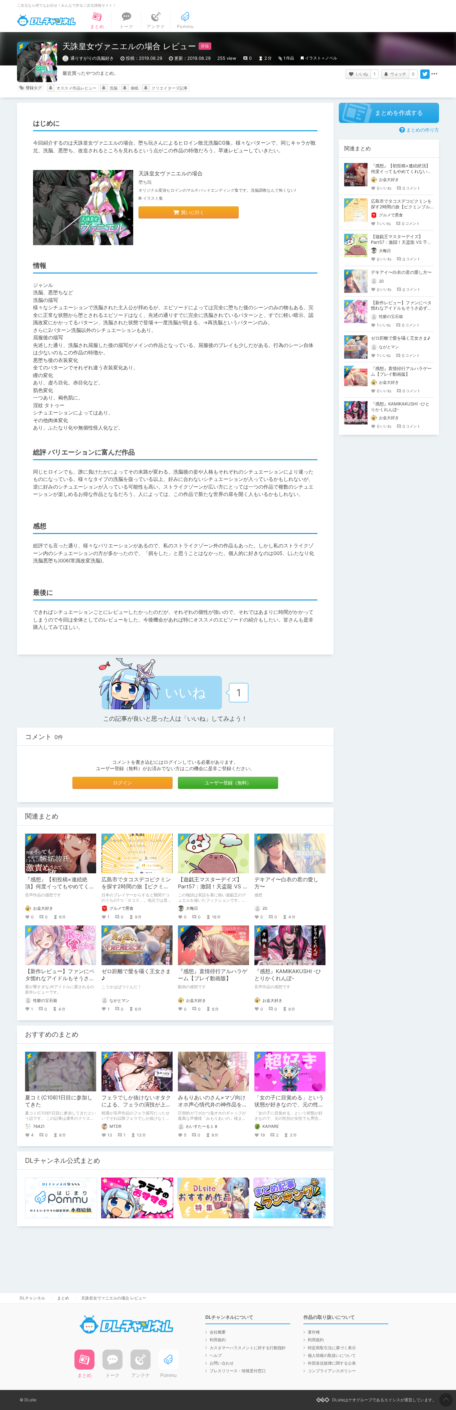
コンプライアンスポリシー (332, 1370)
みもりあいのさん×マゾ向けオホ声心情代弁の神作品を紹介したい (212, 1104)
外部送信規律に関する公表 (332, 1363)
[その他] (434, 74)
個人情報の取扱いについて (332, 1355)
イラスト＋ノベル (321, 57)
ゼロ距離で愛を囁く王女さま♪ (400, 338)
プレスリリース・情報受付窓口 (238, 1370)
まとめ (63, 1297)
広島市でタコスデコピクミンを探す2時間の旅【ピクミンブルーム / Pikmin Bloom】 (136, 886)
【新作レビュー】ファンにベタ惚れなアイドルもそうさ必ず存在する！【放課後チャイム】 (401, 308)
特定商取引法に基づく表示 (332, 1347)
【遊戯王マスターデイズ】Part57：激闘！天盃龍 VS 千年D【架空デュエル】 (213, 886)
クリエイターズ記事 (170, 88)
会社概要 (218, 1332)
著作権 (314, 1332)
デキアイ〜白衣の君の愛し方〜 (401, 272)
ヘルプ (216, 1355)
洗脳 (113, 88)
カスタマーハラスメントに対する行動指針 (248, 1347)
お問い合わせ (222, 1363)
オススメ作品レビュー (76, 88)
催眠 (135, 88)
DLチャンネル (46, 20)
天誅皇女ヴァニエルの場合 (171, 173)
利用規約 (218, 1339)
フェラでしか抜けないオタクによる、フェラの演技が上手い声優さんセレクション (136, 1104)
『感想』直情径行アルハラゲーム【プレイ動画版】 (212, 975)
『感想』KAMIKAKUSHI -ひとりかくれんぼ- (287, 975)
